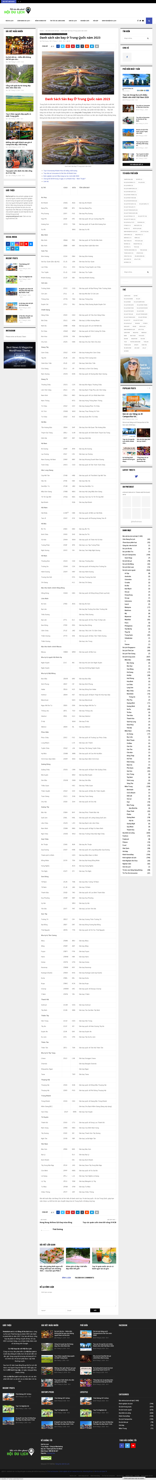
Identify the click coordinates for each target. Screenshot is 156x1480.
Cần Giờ (129, 746)
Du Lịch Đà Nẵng (128, 564)
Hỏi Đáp (95, 20)
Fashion (125, 836)
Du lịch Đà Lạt (127, 561)
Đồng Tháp (130, 756)
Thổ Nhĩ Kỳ (128, 629)
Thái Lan (143, 250)
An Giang (130, 734)
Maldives (128, 610)
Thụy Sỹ (127, 632)
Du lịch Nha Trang (130, 194)
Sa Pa (129, 709)
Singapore (137, 243)
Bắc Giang (130, 663)
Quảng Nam (131, 817)
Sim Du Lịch (73, 20)
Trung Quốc (128, 253)
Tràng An (132, 697)
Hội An (131, 820)
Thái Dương (45, 41)
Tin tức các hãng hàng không (59, 34)
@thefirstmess (136, 522)
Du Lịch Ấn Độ (127, 548)
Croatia (127, 582)
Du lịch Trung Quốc (131, 213)
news (137, 237)
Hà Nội (127, 228)
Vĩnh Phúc (130, 725)
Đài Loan (127, 259)
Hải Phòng (130, 678)
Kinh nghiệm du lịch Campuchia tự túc (71, 1471)
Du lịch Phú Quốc (130, 204)
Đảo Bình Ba (133, 808)
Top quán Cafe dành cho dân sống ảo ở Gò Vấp (19, 172)
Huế (128, 802)
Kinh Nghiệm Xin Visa (130, 861)
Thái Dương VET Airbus (24, 265)
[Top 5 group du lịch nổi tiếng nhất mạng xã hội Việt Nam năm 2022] (128, 145)
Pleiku (129, 814)
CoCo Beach (131, 793)
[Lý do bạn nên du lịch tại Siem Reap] (11, 306)
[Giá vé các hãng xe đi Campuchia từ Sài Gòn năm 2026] (136, 402)
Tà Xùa (129, 712)
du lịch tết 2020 (129, 219)
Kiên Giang (130, 762)
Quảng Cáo (51, 1453)
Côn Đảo (130, 752)
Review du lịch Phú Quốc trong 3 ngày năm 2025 (142, 131)
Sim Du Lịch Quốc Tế (101, 1471)
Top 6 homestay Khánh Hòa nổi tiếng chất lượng (60, 171)
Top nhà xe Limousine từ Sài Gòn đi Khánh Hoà (60, 173)
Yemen (127, 644)
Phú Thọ (129, 700)
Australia (128, 576)
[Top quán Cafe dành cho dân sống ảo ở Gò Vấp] (19, 159)
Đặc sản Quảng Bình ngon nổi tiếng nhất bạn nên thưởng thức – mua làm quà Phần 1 (51, 1268)
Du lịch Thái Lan (129, 207)
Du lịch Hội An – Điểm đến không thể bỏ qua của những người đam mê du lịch (64, 1333)
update (139, 253)
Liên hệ (46, 181)
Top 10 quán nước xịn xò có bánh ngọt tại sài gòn (103, 1267)
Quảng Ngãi (131, 823)
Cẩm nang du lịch (23, 20)
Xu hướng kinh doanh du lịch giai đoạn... (129, 459)
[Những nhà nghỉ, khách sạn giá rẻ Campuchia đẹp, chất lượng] (19, 130)
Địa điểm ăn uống (129, 833)
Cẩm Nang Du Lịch (129, 539)
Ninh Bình (130, 694)
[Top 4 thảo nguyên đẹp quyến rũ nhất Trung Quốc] (19, 102)
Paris (126, 623)
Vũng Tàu (128, 256)
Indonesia (128, 601)
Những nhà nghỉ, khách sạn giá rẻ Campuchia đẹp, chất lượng (19, 143)
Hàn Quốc (138, 225)
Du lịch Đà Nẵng (129, 182)
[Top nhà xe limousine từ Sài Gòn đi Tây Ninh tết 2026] (128, 120)
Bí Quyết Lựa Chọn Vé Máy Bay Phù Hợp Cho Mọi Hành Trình (26, 290)
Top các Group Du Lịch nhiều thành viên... (128, 441)
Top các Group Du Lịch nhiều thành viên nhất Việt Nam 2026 (136, 96)
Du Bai (127, 585)
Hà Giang (130, 672)
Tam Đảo (130, 715)
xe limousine (139, 256)
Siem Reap (128, 558)
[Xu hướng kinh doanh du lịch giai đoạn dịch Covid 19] (129, 450)
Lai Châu (130, 684)
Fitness (125, 842)
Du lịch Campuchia (130, 188)
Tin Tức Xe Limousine (57, 20)
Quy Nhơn (130, 827)
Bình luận (66, 1278)
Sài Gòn (127, 247)
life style (144, 231)
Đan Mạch (128, 589)
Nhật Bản (128, 240)
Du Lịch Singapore (129, 647)
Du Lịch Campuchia (129, 555)
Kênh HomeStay (40, 20)
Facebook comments (84, 1278)
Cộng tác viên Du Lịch (62, 1464)
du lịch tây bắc (129, 216)
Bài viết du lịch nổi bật (45, 34)
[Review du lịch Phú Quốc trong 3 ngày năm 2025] (128, 132)
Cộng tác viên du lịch (130, 545)
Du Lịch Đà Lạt (129, 222)
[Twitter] (140, 20)
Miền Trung (129, 786)
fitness (127, 225)
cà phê (139, 179)
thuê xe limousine (130, 250)
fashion (140, 222)
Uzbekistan (128, 638)
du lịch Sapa (144, 204)
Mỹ (126, 613)
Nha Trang (130, 805)
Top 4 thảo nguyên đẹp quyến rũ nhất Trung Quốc (18, 115)
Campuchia (128, 179)
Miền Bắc (127, 237)
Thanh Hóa (130, 718)
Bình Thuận (130, 740)
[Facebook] (138, 20)
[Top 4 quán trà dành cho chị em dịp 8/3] (128, 157)
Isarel (127, 604)
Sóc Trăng (130, 774)
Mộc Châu (130, 691)
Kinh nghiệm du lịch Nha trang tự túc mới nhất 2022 (61, 176)
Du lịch (141, 182)
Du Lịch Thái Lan (128, 650)
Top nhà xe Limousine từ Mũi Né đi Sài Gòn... (143, 106)
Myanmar (128, 616)
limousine (128, 234)
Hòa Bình (130, 681)
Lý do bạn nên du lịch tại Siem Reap (26, 304)
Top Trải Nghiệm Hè (25, 277)
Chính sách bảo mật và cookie (134, 1478)
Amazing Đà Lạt (88, 1471)
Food (124, 845)
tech (136, 247)
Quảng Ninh (131, 706)
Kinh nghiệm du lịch (109, 20)
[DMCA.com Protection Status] (46, 1459)
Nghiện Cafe (85, 20)
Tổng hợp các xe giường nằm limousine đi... (142, 459)
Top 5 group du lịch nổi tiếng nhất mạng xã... (142, 143)
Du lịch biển (128, 185)
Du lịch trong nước (131, 210)
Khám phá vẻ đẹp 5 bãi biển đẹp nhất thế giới (76, 1267)
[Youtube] (143, 20)
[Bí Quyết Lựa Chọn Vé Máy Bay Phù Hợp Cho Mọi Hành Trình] (11, 291)
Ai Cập (127, 573)
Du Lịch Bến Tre (128, 551)
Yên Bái (129, 728)
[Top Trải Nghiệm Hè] (11, 279)
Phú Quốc (139, 240)
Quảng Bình (131, 703)
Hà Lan (127, 592)
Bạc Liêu (130, 737)
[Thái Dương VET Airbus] (11, 267)
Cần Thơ (129, 749)
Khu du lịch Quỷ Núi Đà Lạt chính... (143, 440)
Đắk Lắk (129, 796)
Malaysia (139, 234)
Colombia (128, 579)
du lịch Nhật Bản (130, 197)
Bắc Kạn (129, 666)
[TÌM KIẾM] (148, 38)
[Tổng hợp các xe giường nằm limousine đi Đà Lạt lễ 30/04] (143, 450)
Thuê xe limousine (52, 1471)
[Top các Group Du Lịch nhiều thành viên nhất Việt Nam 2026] (136, 83)
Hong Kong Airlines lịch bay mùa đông (56, 1222)
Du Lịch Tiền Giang (129, 653)
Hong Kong (129, 595)
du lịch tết (142, 216)
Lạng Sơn (130, 687)
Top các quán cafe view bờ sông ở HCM (99, 1222)
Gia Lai (129, 799)
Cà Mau (129, 743)
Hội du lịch (137, 228)
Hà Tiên (129, 759)
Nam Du (129, 765)
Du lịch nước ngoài (130, 200)
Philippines (128, 626)
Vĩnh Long (130, 780)
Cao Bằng (130, 669)
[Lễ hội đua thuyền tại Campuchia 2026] (11, 319)
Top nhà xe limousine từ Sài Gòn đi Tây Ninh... (142, 119)
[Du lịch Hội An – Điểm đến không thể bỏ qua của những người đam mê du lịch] (19, 45)
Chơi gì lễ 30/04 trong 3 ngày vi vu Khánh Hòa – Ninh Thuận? (65, 179)
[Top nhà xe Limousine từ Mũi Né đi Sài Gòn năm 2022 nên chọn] (128, 108)
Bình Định (130, 790)
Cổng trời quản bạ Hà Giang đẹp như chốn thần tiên (18, 86)
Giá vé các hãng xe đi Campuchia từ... (133, 415)
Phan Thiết (130, 811)
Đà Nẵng (127, 262)
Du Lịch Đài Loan (128, 567)
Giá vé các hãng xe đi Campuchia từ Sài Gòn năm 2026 (102, 1333)
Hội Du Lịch (9, 20)
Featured (126, 839)
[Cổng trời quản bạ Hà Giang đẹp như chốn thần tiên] (19, 74)
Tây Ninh (130, 777)
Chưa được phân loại (130, 542)
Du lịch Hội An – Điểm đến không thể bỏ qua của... (18, 58)
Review (127, 243)
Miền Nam (128, 731)
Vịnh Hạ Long (131, 722)
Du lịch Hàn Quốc (130, 191)
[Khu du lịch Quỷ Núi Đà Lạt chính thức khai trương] (143, 432)
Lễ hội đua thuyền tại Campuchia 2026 (26, 317)
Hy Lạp (127, 598)
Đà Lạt (137, 259)
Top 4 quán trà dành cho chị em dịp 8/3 (142, 155)
